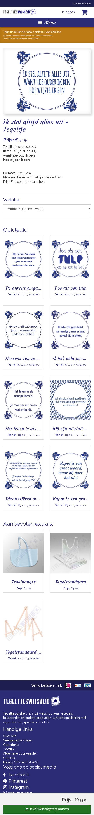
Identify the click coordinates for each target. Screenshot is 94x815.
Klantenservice (82, 3)
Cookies (9, 758)
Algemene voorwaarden (20, 753)
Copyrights (11, 744)
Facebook (18, 774)
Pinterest (17, 781)
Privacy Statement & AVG (20, 762)
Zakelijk (8, 749)
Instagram (18, 787)
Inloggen (68, 12)
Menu (50, 22)
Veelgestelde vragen (18, 740)
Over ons (9, 736)
